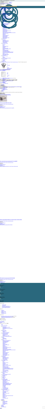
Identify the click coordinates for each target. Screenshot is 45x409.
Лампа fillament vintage (5, 341)
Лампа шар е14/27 (5, 354)
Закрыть (1, 322)
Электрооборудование (19, 86)
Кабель (3, 337)
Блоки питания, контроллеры (6, 380)
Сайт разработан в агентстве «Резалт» (2, 321)
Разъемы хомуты (5, 81)
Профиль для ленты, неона (6, 335)
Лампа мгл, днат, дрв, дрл (6, 352)
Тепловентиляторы (5, 359)
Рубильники (4, 385)
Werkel (3, 393)
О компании (2, 310)
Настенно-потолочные (5, 362)
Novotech (4, 373)
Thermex (4, 331)
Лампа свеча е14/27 (5, 353)
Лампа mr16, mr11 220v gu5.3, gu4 (7, 347)
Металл (4, 377)
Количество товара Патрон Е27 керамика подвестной (7, 87)
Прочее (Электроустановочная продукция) (8, 395)
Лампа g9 (4, 345)
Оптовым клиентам (5, 89)
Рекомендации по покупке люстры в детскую (6, 317)
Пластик (4, 378)
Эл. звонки (4, 386)
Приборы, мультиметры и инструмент (7, 68)
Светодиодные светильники (6, 367)
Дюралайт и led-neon (5, 333)
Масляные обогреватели (6, 357)
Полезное (4, 404)
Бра (3, 361)
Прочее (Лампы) (5, 355)
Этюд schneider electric (5, 83)
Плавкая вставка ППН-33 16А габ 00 (5, 102)
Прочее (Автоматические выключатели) (7, 328)
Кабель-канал (4, 338)
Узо (3, 329)
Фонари (4, 376)
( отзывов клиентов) (2, 82)
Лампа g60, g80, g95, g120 (6, 344)
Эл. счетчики (4, 387)
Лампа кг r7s (4, 351)
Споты (3, 369)
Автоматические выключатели (6, 8)
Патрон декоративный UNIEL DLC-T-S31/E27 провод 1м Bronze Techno (11, 219)
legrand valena (4, 392)
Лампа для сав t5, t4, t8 (5, 350)
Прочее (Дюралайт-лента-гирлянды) (7, 336)
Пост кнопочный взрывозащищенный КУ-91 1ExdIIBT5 (8, 161)
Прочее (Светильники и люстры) (7, 365)
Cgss (3, 390)
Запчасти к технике (5, 381)
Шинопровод (4, 371)
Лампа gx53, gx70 (5, 346)
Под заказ (2, 312)
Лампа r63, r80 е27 (5, 348)
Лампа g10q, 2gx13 (5, 342)
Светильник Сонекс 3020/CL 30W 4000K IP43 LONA (6, 78)
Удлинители (4, 82)
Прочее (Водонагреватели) (6, 332)
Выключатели (4, 394)
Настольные (4, 363)
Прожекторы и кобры (5, 364)
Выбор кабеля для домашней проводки (6, 316)
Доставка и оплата (3, 311)
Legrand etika (4, 391)
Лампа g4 (4, 343)
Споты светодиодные (5, 370)
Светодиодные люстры (5, 366)
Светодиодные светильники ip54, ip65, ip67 (8, 368)
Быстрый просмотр (2, 107)
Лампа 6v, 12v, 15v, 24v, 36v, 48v (7, 340)
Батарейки (4, 375)
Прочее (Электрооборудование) (12, 86)
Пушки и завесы (5, 358)
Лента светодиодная (5, 334)
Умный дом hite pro (5, 379)
